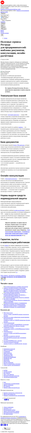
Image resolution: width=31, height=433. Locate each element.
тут (16, 272)
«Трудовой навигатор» (13, 114)
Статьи (5, 38)
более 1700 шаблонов (19, 145)
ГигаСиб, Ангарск (22, 343)
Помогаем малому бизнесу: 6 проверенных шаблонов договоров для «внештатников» (15, 306)
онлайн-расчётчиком (19, 210)
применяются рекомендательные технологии (13, 417)
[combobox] (7, 428)
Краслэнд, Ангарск (17, 340)
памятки (20, 127)
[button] (2, 30)
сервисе (6, 245)
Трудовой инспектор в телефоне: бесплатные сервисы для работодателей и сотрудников (15, 290)
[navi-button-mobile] (2, 35)
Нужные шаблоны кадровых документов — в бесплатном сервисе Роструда (15, 295)
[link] (3, 27)
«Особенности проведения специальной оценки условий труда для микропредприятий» (17, 233)
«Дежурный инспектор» (11, 178)
